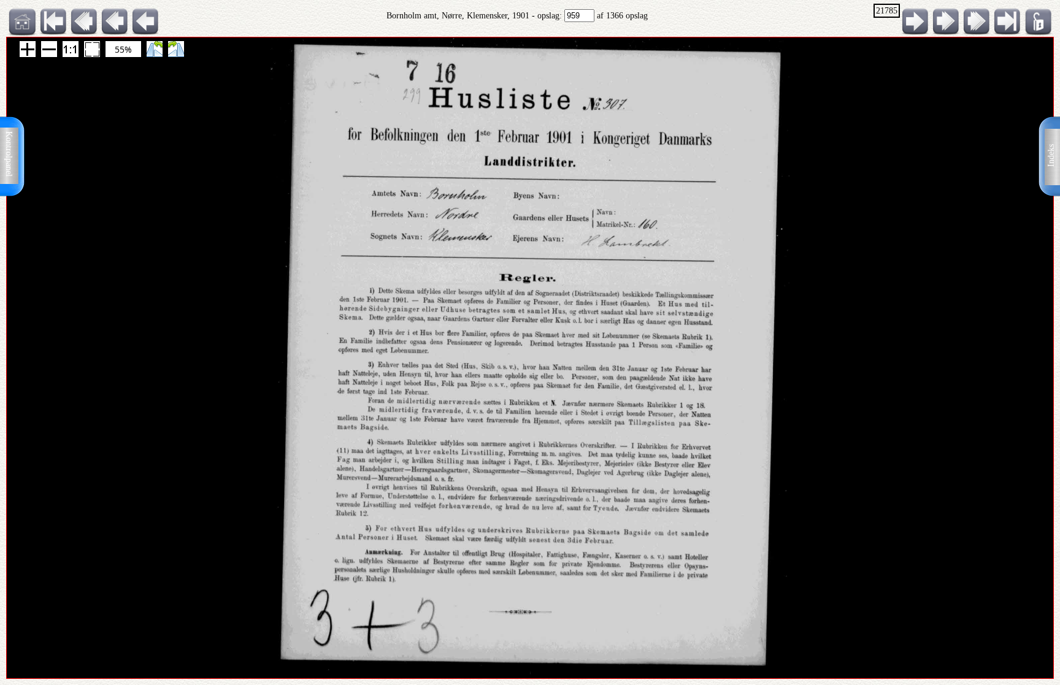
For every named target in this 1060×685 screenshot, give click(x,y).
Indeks (1051, 155)
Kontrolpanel (8, 154)
